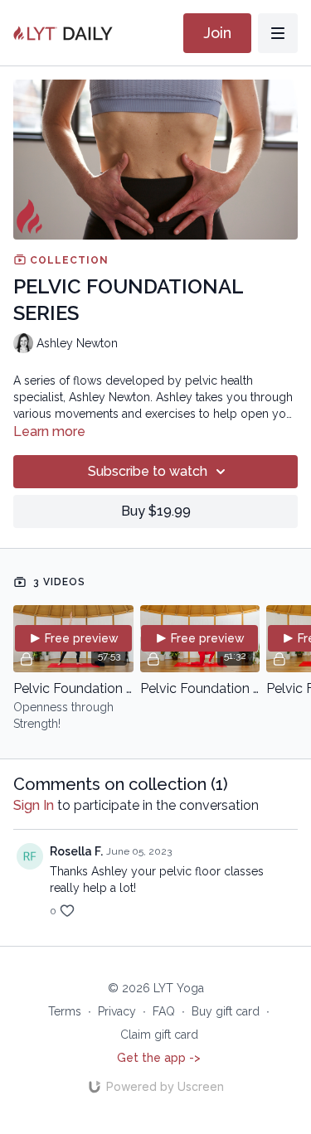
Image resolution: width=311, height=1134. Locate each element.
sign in (33, 805)
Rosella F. (76, 851)
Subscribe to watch (147, 471)
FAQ (164, 1011)
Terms (64, 1011)
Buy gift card (226, 1011)
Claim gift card (159, 1034)
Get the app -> (159, 1057)
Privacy (117, 1011)
